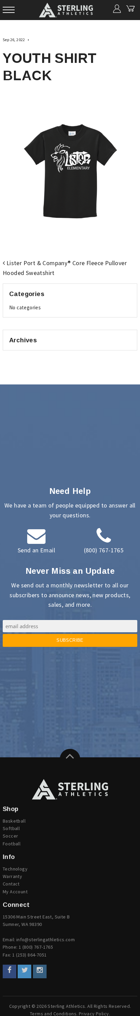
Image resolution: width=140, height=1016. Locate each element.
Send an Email (36, 550)
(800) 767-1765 (104, 550)
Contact (11, 884)
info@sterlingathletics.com (45, 939)
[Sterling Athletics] (70, 789)
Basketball (14, 821)
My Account (15, 892)
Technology (15, 869)
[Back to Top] (70, 759)
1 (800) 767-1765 (36, 947)
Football (11, 844)
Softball (11, 828)
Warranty (12, 876)
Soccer (10, 836)
